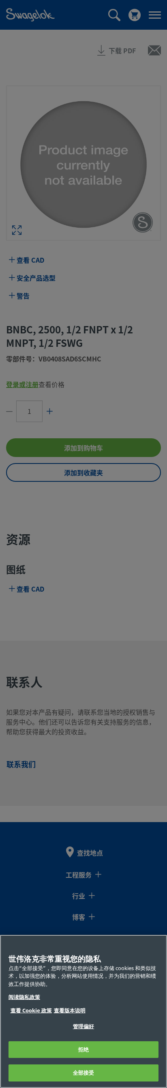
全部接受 (83, 1073)
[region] (83, 1011)
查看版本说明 (70, 1010)
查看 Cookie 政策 (31, 1010)
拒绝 (83, 1049)
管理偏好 (83, 1026)
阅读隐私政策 (24, 997)
